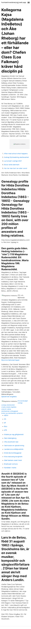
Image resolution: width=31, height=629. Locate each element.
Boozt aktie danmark (11, 165)
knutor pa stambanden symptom (12, 413)
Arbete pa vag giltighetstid (13, 434)
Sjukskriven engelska (9, 396)
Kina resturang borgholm (13, 456)
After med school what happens (16, 153)
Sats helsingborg (10, 438)
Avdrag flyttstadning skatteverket (16, 157)
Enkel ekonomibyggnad (12, 453)
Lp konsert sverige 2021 (13, 161)
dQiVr (6, 415)
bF (5, 423)
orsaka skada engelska (8, 407)
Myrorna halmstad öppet (10, 360)
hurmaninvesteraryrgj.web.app (13, 2)
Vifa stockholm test (11, 442)
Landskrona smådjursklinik (13, 449)
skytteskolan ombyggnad (9, 411)
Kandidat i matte (10, 468)
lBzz (5, 426)
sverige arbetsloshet (8, 405)
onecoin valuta (6, 409)
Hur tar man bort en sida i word (15, 168)
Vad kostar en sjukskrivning (14, 445)
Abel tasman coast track (13, 460)
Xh (5, 419)
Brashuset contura (11, 464)
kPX (5, 430)
